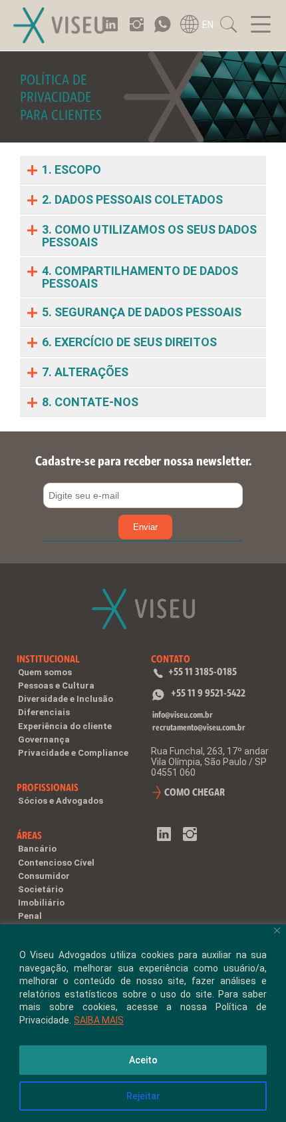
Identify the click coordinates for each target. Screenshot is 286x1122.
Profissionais (47, 787)
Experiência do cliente (65, 726)
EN (208, 24)
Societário (40, 889)
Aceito (143, 1060)
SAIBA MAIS (99, 1020)
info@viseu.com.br (182, 715)
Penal (30, 916)
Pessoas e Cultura (56, 686)
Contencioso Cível (56, 863)
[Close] (277, 931)
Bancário (37, 849)
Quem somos (45, 672)
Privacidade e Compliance (73, 753)
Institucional (48, 659)
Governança (44, 739)
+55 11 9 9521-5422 (208, 693)
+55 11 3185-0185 (202, 671)
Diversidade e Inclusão (65, 699)
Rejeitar (143, 1096)
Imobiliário (41, 903)
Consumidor (44, 876)
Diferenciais (44, 712)
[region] (143, 1023)
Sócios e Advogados (60, 801)
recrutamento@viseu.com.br (198, 727)
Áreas (29, 835)
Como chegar (194, 792)
